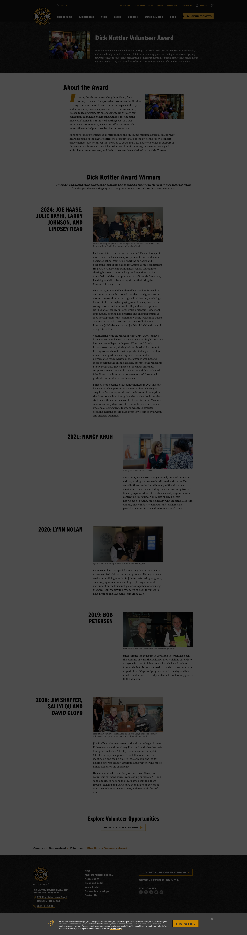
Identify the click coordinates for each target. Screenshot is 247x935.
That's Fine (185, 923)
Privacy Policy (116, 928)
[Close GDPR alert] (212, 918)
